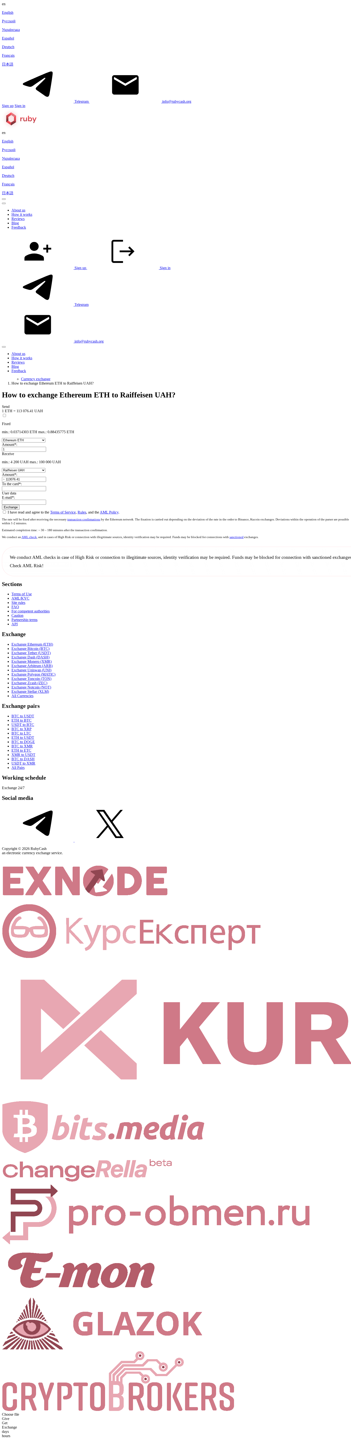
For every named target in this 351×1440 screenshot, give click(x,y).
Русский (9, 21)
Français (8, 55)
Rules (82, 512)
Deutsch (8, 47)
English (7, 12)
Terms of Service (63, 512)
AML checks (44, 557)
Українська (11, 30)
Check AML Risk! (26, 565)
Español (8, 38)
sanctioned (236, 537)
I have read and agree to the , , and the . (63, 512)
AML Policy (109, 512)
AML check (29, 537)
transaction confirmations (83, 519)
